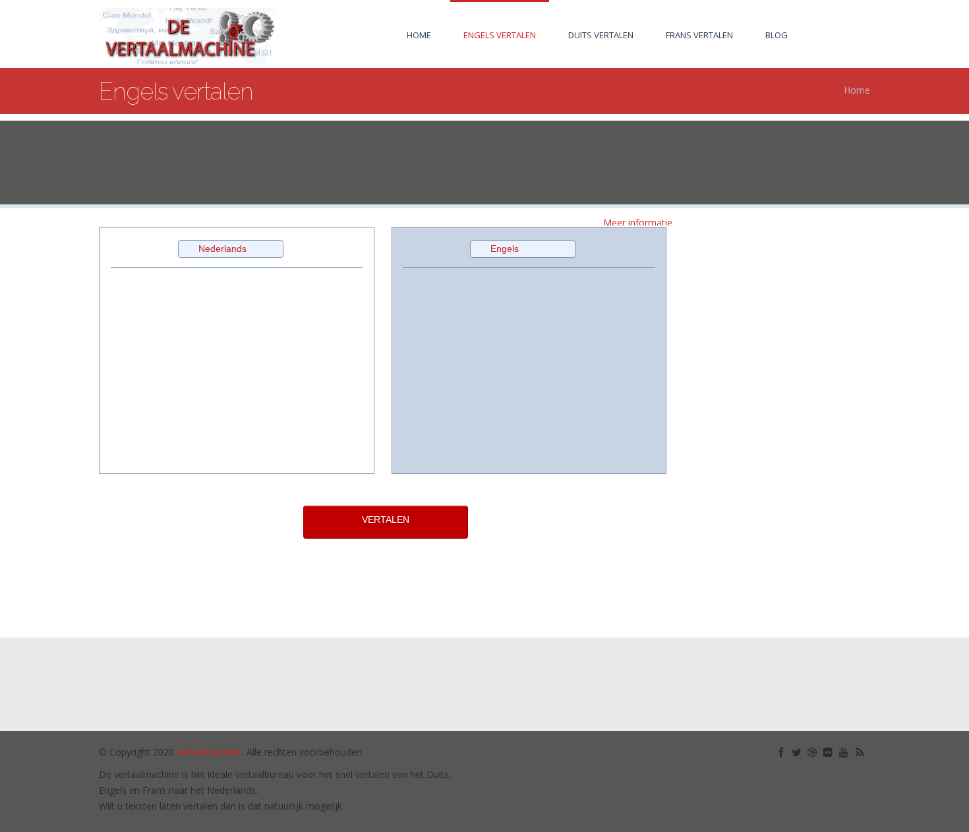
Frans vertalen (699, 35)
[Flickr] (829, 751)
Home (419, 35)
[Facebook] (781, 751)
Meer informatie (637, 222)
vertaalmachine (804, 688)
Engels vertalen (499, 35)
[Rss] (860, 751)
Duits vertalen (600, 35)
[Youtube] (845, 751)
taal (752, 688)
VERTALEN (385, 519)
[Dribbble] (813, 751)
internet (713, 688)
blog (776, 35)
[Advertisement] (484, 163)
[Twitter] (797, 751)
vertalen (714, 709)
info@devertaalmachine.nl (377, 688)
